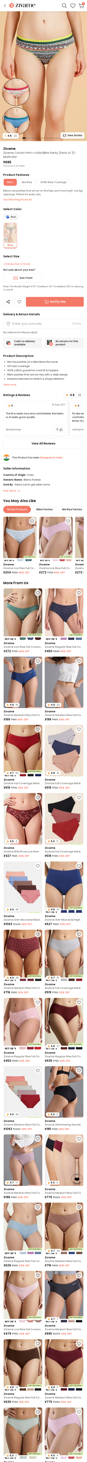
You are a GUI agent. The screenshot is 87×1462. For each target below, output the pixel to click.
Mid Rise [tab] (27, 182)
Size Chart (26, 278)
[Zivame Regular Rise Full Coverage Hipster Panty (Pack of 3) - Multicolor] (64, 614)
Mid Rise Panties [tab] (72, 509)
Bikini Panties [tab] (44, 509)
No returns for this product (67, 343)
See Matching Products (17, 199)
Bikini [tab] (10, 182)
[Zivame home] (22, 5)
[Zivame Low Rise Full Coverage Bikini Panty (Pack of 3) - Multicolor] (55, 539)
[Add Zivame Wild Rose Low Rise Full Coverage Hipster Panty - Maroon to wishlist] (38, 797)
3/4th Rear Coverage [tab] (53, 182)
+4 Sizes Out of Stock (16, 264)
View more (9, 384)
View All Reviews (43, 443)
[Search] (64, 5)
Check (76, 324)
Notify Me (58, 301)
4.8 (10, 135)
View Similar (74, 135)
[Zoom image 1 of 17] (43, 76)
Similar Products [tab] (17, 509)
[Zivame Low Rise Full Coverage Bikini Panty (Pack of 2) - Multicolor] (20, 539)
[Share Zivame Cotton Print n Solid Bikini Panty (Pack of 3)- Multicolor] (8, 302)
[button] (4, 5)
